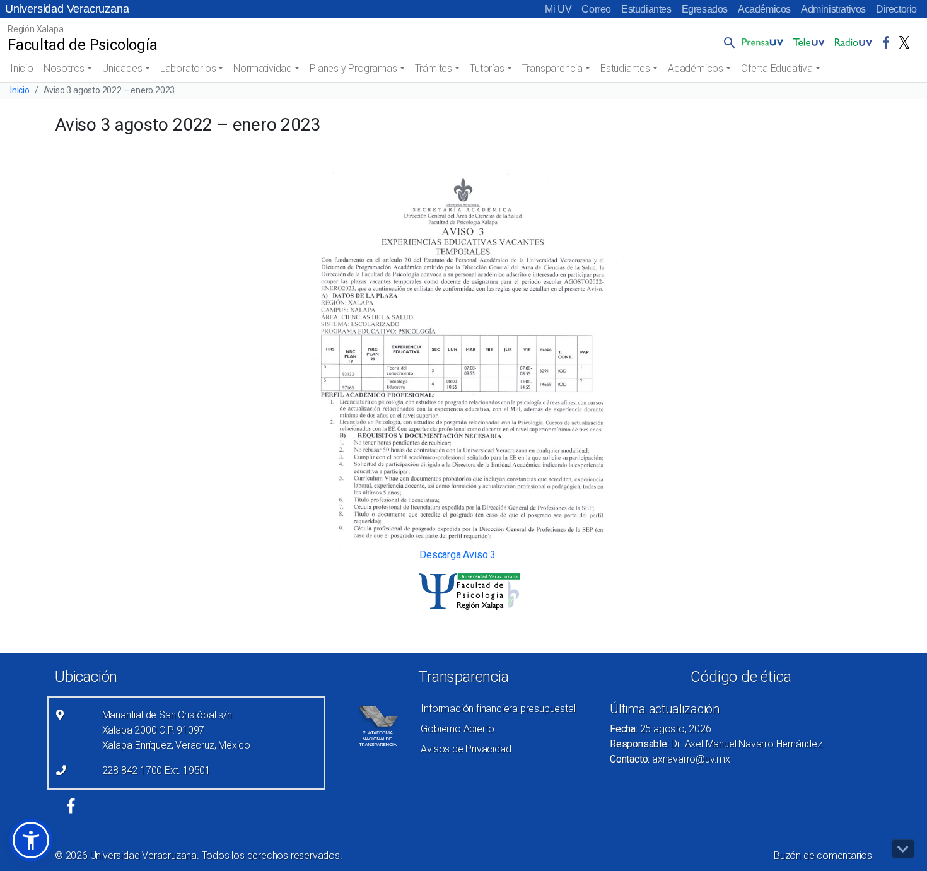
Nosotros (64, 68)
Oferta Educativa (777, 68)
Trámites (433, 68)
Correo (596, 9)
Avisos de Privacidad (466, 749)
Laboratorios (188, 68)
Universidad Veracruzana (67, 9)
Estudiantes (646, 9)
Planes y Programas (353, 68)
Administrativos (833, 9)
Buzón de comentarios (823, 856)
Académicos (764, 9)
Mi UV (558, 9)
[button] (727, 42)
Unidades (122, 68)
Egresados (705, 9)
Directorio (896, 9)
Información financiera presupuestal (498, 709)
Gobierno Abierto (457, 729)
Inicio (21, 68)
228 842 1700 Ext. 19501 (156, 770)
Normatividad (262, 68)
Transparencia (552, 68)
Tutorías (487, 68)
